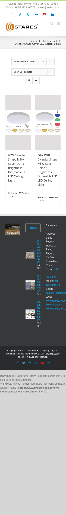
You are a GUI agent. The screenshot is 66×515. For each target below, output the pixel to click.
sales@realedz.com (49, 7)
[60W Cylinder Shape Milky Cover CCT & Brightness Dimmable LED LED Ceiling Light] (18, 122)
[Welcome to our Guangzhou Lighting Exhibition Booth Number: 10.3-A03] (30, 254)
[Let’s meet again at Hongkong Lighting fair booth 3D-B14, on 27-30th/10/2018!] (30, 314)
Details (25, 193)
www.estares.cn (55, 304)
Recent (33, 227)
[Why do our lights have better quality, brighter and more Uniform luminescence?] (30, 285)
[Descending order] (51, 61)
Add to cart (14, 195)
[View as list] (36, 80)
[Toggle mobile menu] (59, 23)
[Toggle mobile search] (52, 23)
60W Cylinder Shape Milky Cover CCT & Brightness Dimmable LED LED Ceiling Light (18, 167)
